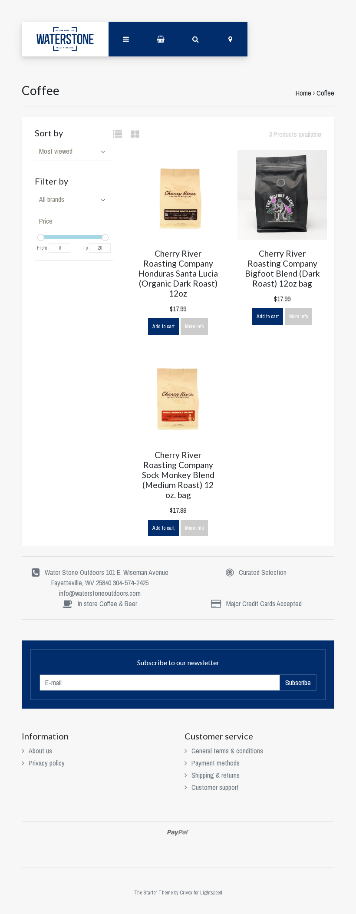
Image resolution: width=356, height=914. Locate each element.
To (85, 247)
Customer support (215, 787)
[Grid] (135, 134)
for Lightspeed (208, 892)
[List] (121, 134)
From (42, 247)
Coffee (325, 93)
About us (40, 751)
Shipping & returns (215, 775)
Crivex (186, 892)
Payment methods (215, 763)
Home (303, 93)
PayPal (178, 833)
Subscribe (298, 682)
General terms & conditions (227, 751)
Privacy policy (47, 763)
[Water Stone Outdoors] (65, 39)
